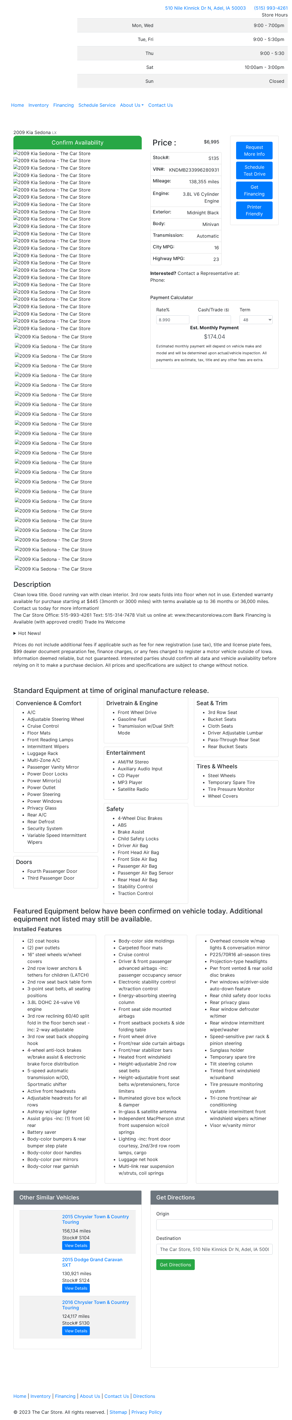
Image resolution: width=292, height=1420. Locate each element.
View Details (76, 1245)
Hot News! (29, 633)
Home (19, 1396)
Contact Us (116, 1396)
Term (245, 309)
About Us (90, 1396)
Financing (65, 1396)
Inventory (41, 1396)
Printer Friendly (254, 210)
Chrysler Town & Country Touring (95, 1219)
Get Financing (254, 190)
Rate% (163, 309)
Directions (144, 1396)
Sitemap (118, 1412)
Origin (162, 1214)
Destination (168, 1238)
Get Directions (175, 1264)
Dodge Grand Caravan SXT (92, 1262)
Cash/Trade (213, 309)
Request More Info (254, 150)
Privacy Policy (146, 1412)
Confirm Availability (78, 142)
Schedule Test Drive (254, 170)
